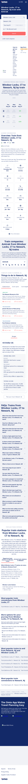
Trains (8, 692)
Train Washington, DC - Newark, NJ (11, 685)
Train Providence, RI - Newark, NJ (10, 663)
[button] (8, 25)
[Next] (25, 105)
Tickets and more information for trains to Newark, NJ (14, 640)
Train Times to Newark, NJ (12, 692)
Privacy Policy (5, 772)
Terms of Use (11, 769)
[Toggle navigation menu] (26, 2)
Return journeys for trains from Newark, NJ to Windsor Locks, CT (14, 627)
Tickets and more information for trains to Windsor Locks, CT (14, 635)
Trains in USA (15, 692)
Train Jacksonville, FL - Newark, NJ (10, 660)
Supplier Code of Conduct (8, 775)
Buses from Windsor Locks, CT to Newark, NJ (13, 631)
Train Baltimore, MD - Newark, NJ (10, 670)
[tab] (6, 286)
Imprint (3, 769)
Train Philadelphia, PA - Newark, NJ (10, 667)
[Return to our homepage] (4, 2)
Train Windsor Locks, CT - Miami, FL (11, 657)
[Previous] (3, 105)
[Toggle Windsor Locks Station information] (25, 587)
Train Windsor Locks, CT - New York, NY (12, 606)
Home (3, 692)
